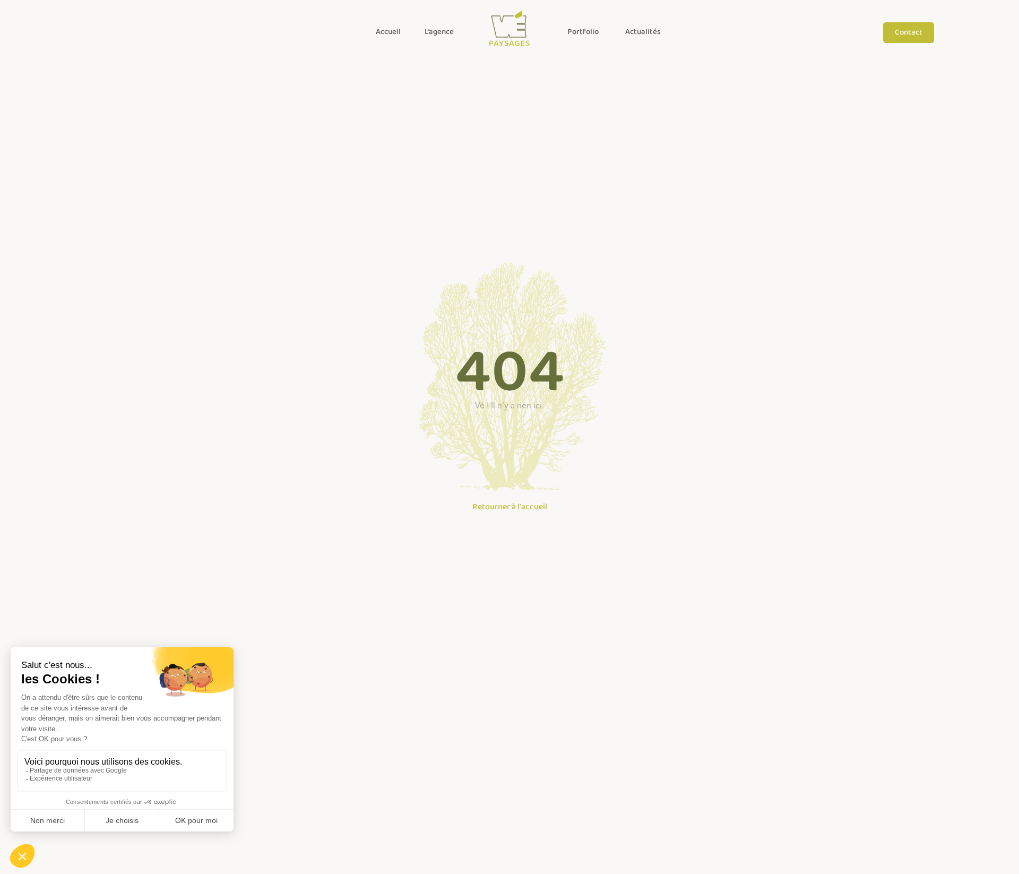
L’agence (439, 31)
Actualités (643, 31)
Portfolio (583, 31)
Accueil (388, 31)
